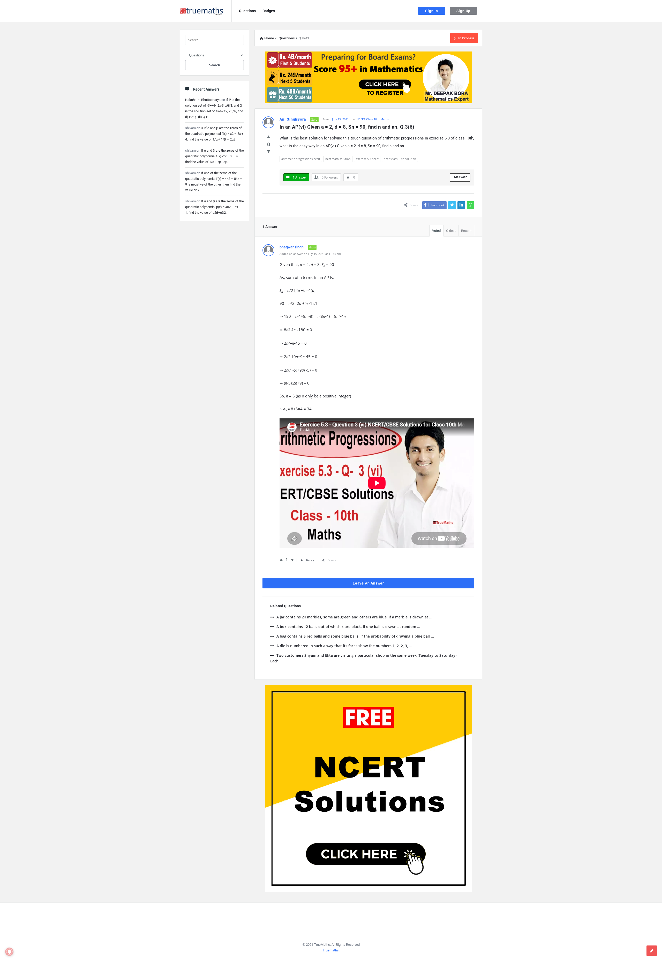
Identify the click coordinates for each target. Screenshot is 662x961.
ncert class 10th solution (400, 159)
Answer (460, 177)
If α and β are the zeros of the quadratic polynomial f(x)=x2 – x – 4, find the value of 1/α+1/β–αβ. (214, 156)
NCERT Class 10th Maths (373, 119)
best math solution (338, 159)
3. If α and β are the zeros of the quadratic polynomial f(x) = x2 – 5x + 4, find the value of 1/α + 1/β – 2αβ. (214, 133)
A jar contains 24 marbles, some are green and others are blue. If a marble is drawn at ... (354, 617)
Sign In (431, 11)
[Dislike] (268, 151)
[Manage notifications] (9, 952)
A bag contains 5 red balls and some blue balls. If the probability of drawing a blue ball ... (355, 636)
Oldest (451, 231)
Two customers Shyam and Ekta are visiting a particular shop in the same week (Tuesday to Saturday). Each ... (363, 658)
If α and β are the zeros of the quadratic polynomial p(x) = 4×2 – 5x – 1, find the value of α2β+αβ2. (214, 207)
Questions (247, 11)
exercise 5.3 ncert (367, 159)
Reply (310, 560)
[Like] (268, 136)
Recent (466, 231)
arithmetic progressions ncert (300, 159)
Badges (268, 11)
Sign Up (463, 11)
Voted (436, 231)
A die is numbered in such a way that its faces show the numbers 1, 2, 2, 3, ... (344, 645)
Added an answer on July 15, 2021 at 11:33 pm (310, 254)
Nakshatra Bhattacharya (203, 100)
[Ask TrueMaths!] (206, 11)
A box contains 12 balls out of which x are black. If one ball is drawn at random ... (348, 626)
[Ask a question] (651, 950)
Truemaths (331, 950)
